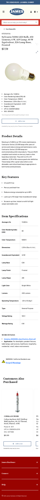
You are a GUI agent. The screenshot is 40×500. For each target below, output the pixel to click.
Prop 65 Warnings (13, 363)
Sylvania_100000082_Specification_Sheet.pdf (20, 339)
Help (4, 485)
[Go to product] (17, 401)
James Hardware (8, 462)
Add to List (21, 121)
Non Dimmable (11, 29)
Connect (5, 473)
